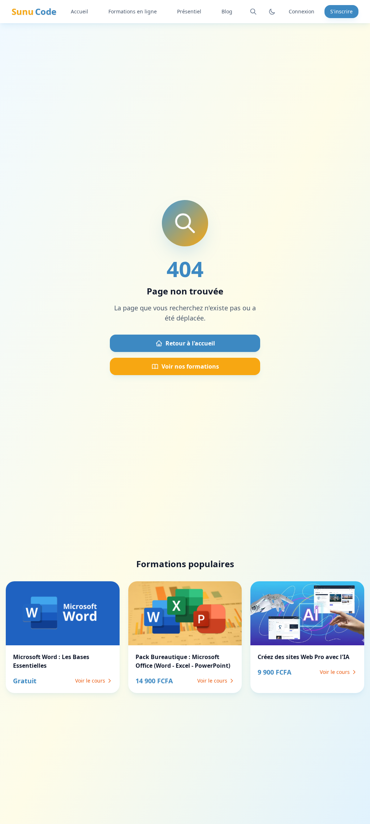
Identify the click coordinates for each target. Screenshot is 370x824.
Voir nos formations (190, 366)
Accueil (79, 11)
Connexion (301, 11)
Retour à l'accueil (190, 343)
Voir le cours (90, 680)
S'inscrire (341, 11)
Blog (226, 11)
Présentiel (189, 11)
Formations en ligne (132, 11)
